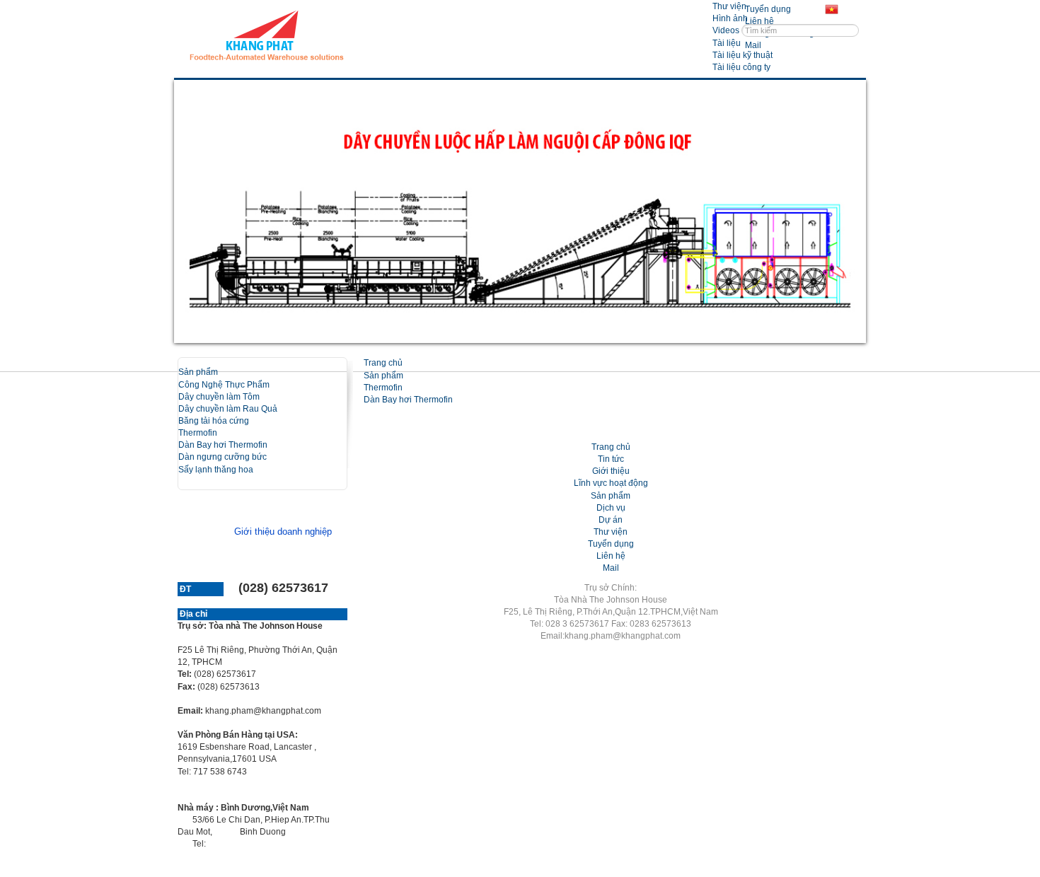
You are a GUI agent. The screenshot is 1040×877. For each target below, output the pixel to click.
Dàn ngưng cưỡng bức (222, 457)
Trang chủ (383, 363)
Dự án (611, 520)
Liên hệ (610, 556)
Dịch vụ (610, 508)
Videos (725, 30)
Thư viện (729, 6)
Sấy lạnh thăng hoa (215, 470)
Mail (611, 568)
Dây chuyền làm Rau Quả (227, 409)
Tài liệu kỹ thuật (742, 55)
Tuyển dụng (611, 544)
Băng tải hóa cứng (213, 421)
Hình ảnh (730, 18)
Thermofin (197, 433)
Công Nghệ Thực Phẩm (224, 385)
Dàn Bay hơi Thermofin (222, 445)
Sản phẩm (198, 372)
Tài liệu (726, 43)
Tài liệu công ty (741, 67)
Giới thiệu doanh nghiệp (283, 531)
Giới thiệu (611, 471)
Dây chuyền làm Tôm (219, 397)
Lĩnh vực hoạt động (611, 483)
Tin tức (611, 459)
